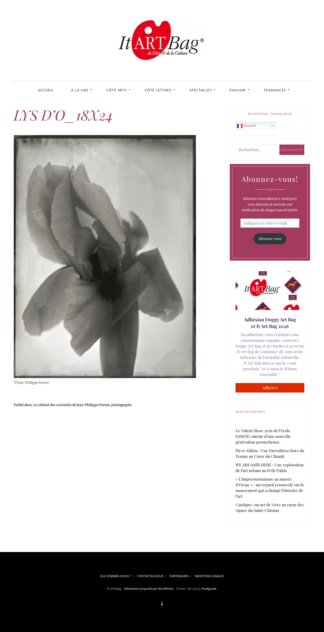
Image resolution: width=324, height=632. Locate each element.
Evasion (238, 90)
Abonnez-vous (270, 239)
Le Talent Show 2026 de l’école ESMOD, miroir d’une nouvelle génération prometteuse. (263, 436)
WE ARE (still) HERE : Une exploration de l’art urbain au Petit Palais (270, 467)
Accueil (46, 90)
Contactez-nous (150, 576)
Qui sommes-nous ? (115, 576)
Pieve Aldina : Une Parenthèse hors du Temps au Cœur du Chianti (270, 453)
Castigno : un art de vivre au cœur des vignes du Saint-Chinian (270, 507)
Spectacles (200, 90)
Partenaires (179, 576)
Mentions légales (209, 576)
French (249, 125)
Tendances (275, 90)
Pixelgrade (209, 588)
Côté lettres (158, 90)
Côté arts (116, 90)
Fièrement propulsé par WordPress (148, 588)
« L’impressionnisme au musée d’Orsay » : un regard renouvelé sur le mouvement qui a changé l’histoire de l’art (270, 487)
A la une (79, 90)
